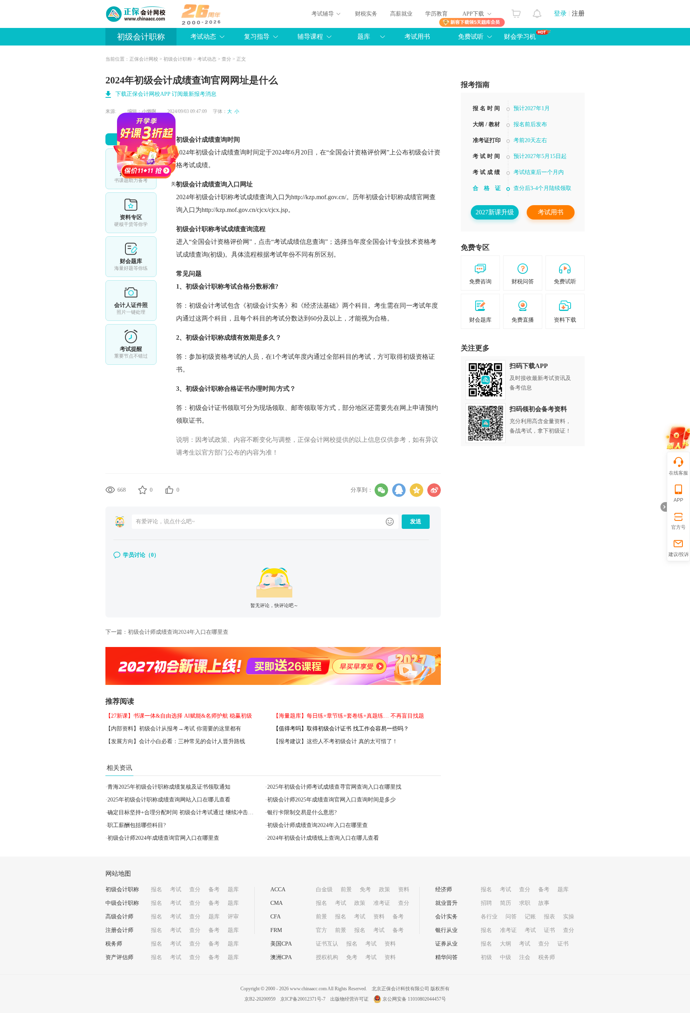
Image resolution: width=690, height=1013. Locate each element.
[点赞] (169, 490)
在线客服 (678, 473)
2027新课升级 (495, 212)
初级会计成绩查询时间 (208, 139)
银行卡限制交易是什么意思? (302, 812)
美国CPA (281, 944)
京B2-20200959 (260, 999)
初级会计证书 (208, 407)
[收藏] (142, 490)
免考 (365, 889)
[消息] (537, 11)
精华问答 (446, 957)
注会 (524, 957)
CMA (276, 903)
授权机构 (327, 957)
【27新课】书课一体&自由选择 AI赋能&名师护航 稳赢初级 (178, 716)
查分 (226, 59)
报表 (549, 917)
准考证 (381, 903)
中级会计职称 (122, 903)
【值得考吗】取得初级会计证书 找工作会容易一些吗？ (341, 729)
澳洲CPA (281, 957)
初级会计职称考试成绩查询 (233, 197)
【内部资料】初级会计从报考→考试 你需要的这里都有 (173, 729)
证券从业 (446, 944)
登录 (560, 13)
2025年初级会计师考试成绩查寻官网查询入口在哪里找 (334, 787)
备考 (214, 889)
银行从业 (446, 930)
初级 (486, 957)
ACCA (278, 889)
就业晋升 (446, 903)
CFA (275, 917)
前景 (346, 889)
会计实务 (446, 917)
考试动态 (206, 59)
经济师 (443, 889)
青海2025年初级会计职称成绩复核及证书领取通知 (168, 787)
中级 (505, 957)
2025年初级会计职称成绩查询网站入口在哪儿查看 (168, 800)
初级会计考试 (208, 305)
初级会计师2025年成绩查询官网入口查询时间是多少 (331, 800)
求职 (524, 903)
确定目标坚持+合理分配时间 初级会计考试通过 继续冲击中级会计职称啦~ (198, 812)
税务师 (113, 944)
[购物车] (516, 11)
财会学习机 (520, 36)
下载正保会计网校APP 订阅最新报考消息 (165, 94)
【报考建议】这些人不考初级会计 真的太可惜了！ (335, 741)
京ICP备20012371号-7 (302, 999)
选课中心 (131, 169)
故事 (543, 903)
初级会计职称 (141, 36)
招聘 (486, 903)
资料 (403, 889)
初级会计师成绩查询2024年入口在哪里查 (178, 632)
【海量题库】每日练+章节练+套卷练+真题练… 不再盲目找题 (348, 716)
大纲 (505, 944)
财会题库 (131, 257)
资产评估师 (119, 957)
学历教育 (436, 14)
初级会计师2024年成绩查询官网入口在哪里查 (163, 838)
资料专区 (131, 213)
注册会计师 (119, 930)
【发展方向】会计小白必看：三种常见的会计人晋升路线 (175, 741)
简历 (505, 903)
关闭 (199, 207)
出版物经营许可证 (349, 999)
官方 (321, 930)
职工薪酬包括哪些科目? (136, 825)
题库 (363, 36)
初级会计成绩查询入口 (208, 184)
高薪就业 (401, 14)
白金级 (324, 889)
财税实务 (366, 14)
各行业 (489, 917)
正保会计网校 (143, 59)
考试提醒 (131, 344)
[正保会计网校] (136, 14)
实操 (568, 917)
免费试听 (471, 36)
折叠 (663, 507)
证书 (549, 930)
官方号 (678, 527)
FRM (276, 930)
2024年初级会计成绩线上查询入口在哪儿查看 (323, 838)
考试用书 (417, 36)
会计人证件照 (131, 301)
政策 (384, 889)
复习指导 (257, 36)
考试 (175, 889)
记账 (530, 917)
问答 (511, 917)
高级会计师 (119, 917)
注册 (578, 13)
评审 (233, 917)
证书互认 (327, 944)
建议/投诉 (678, 554)
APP (678, 500)
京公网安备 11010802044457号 (414, 999)
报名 (156, 889)
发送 (415, 521)
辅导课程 (310, 36)
